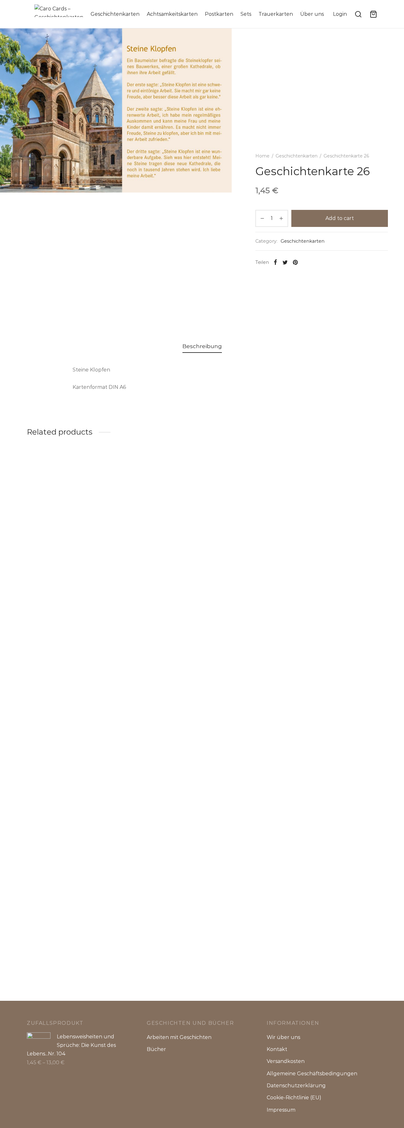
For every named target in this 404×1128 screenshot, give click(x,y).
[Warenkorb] (373, 14)
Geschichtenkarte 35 (323, 958)
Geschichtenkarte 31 (143, 542)
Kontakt (277, 1049)
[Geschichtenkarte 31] (157, 505)
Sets (246, 14)
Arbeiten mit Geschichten (179, 1037)
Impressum (281, 1110)
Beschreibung (202, 346)
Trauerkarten (275, 14)
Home (262, 156)
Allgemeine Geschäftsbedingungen (312, 1074)
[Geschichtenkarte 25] (247, 713)
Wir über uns (283, 1037)
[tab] (202, 346)
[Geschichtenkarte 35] (337, 713)
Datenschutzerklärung (296, 1086)
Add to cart (339, 218)
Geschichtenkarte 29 (53, 542)
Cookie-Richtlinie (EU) (294, 1098)
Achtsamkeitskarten (172, 14)
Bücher (156, 1049)
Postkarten (219, 14)
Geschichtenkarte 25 (233, 958)
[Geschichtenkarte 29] (67, 505)
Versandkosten (286, 1061)
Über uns (312, 14)
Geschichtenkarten (115, 14)
